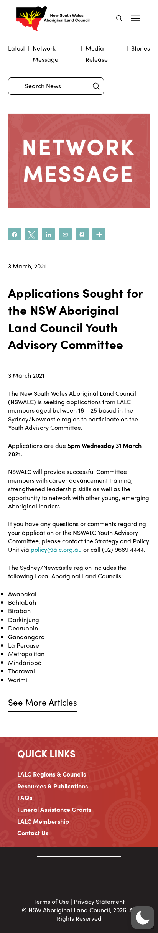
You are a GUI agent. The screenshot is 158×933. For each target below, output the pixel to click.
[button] (119, 18)
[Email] (65, 234)
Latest (16, 48)
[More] (99, 234)
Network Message (45, 54)
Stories (140, 48)
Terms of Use (51, 901)
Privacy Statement (99, 901)
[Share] (14, 234)
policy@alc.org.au (56, 549)
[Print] (82, 234)
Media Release (97, 54)
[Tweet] (31, 234)
